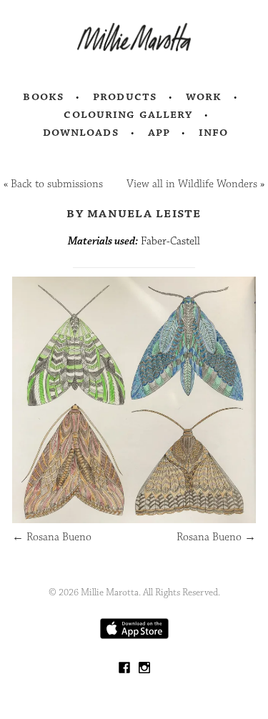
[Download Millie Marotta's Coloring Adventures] (134, 636)
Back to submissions (57, 184)
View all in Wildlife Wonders (191, 184)
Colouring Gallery (128, 114)
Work (204, 96)
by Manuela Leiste (133, 213)
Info (214, 132)
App (159, 132)
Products (125, 96)
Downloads (81, 132)
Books (43, 96)
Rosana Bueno (51, 537)
